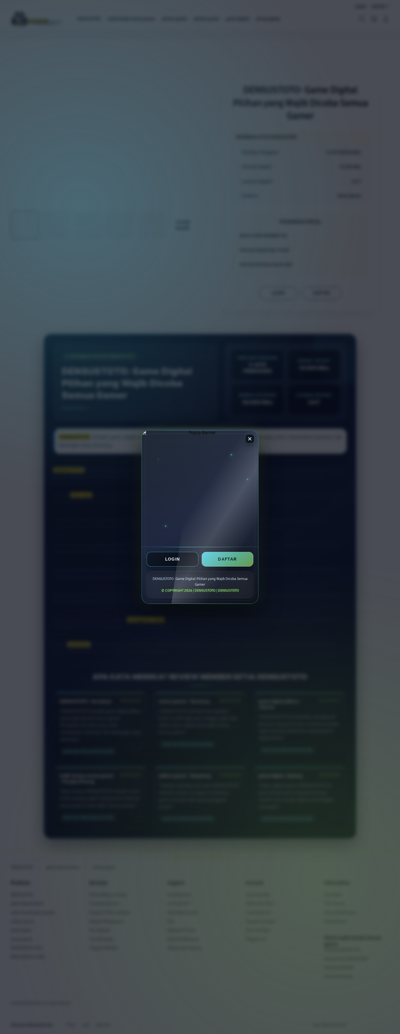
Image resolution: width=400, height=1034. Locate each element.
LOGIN (172, 559)
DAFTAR (227, 559)
